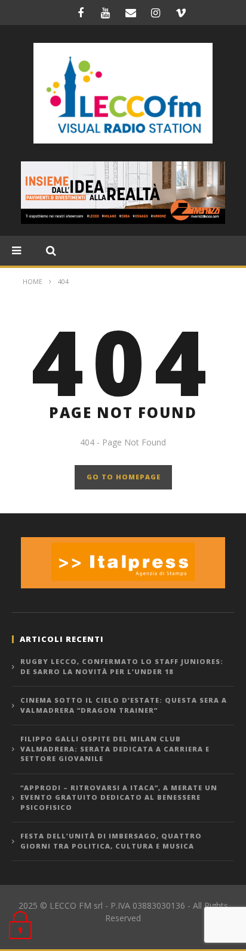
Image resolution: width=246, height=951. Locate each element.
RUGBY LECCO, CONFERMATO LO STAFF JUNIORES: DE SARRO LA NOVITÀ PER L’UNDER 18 (121, 666)
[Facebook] (80, 12)
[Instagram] (155, 12)
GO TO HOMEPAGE (124, 476)
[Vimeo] (180, 12)
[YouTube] (105, 12)
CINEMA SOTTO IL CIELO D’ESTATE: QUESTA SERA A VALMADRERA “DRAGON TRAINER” (123, 705)
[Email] (130, 12)
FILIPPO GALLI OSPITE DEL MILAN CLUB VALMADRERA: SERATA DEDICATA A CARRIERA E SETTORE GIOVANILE (115, 748)
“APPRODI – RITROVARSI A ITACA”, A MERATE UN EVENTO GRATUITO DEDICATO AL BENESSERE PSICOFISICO (118, 797)
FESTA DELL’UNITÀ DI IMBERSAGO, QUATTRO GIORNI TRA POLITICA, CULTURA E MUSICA (111, 840)
